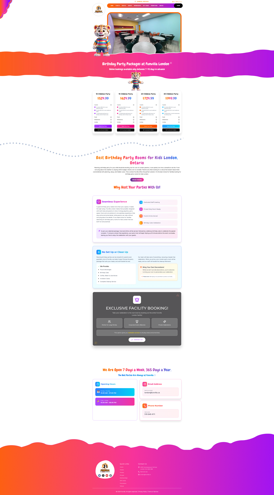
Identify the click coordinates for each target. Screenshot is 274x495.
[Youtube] (177, 1)
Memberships (137, 6)
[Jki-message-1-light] (181, 1)
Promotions (154, 6)
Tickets (117, 6)
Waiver (161, 6)
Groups (130, 6)
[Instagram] (175, 1)
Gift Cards (146, 6)
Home (112, 6)
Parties (124, 6)
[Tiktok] (179, 1)
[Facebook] (173, 1)
